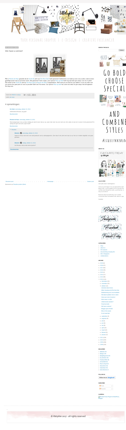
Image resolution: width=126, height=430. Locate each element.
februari (104, 332)
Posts (102, 386)
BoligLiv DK (103, 353)
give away (12, 97)
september (105, 316)
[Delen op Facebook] (33, 95)
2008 (101, 344)
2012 (101, 279)
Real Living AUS (104, 363)
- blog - (102, 246)
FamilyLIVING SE (104, 360)
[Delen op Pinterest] (35, 95)
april (103, 327)
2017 (101, 267)
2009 (101, 342)
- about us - (103, 248)
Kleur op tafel (59, 80)
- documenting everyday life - (107, 252)
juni (103, 323)
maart (103, 330)
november (104, 283)
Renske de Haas (14, 79)
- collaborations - (104, 256)
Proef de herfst (105, 304)
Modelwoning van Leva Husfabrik (110, 292)
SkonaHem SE (104, 366)
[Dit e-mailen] (28, 95)
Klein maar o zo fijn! (106, 299)
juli (102, 321)
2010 (101, 340)
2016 (101, 270)
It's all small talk (105, 313)
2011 (101, 337)
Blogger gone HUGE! (107, 308)
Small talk (31, 79)
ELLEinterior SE (104, 357)
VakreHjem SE (104, 368)
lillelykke (17, 133)
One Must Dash (44, 79)
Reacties (14, 129)
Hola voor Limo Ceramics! (108, 297)
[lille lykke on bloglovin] (106, 378)
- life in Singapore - (105, 254)
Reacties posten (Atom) (19, 184)
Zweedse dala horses (107, 288)
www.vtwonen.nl (104, 369)
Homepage (50, 181)
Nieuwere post (9, 181)
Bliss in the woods (106, 311)
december (104, 281)
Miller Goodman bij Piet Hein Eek (110, 290)
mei (103, 325)
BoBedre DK (103, 351)
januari (104, 334)
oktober (104, 286)
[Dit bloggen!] (29, 95)
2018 (101, 265)
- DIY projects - (104, 249)
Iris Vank (12, 109)
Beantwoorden (14, 114)
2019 (101, 263)
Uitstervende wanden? (107, 301)
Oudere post (90, 181)
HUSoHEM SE (104, 361)
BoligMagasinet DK (105, 355)
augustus (104, 318)
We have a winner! (106, 306)
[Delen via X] (31, 95)
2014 (101, 274)
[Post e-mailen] (24, 94)
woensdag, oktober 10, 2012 (23, 109)
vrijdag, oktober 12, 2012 (29, 143)
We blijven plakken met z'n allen (110, 294)
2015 (101, 272)
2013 (101, 277)
